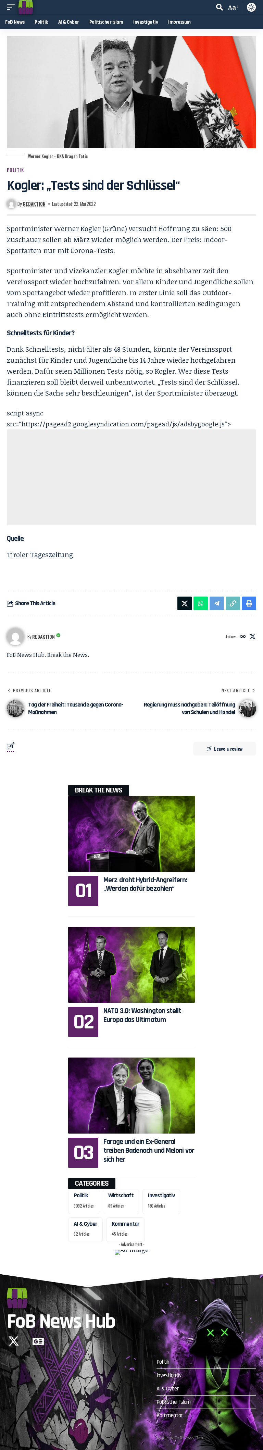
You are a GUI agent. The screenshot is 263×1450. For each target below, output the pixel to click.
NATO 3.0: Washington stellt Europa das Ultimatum (142, 1015)
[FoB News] (25, 7)
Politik (15, 170)
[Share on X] (184, 603)
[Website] (243, 636)
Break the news (98, 790)
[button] (12, 7)
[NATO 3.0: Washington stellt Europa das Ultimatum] (131, 965)
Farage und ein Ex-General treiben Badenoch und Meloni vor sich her (148, 1150)
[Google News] (38, 1341)
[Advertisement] (131, 477)
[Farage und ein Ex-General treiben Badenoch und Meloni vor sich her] (131, 1096)
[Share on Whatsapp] (200, 603)
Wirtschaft (121, 1195)
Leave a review (228, 748)
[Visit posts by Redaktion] (15, 636)
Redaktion (34, 203)
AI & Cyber (85, 1224)
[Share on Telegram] (217, 603)
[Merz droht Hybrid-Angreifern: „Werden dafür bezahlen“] (131, 834)
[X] (252, 636)
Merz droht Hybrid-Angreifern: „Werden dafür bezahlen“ (145, 884)
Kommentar (125, 1224)
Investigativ (161, 1195)
